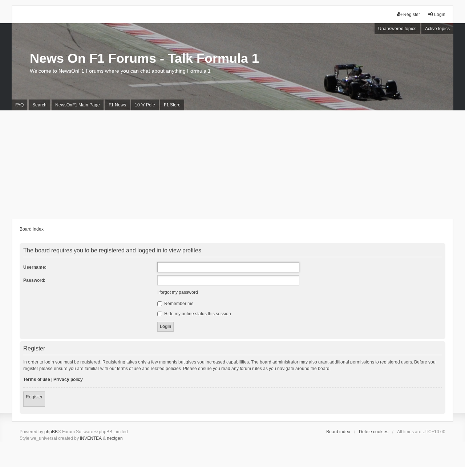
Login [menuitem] (439, 14)
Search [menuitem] (39, 104)
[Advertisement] (232, 165)
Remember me (178, 303)
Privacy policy (68, 379)
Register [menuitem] (411, 14)
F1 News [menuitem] (117, 104)
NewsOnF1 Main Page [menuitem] (77, 104)
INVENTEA (91, 438)
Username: (34, 267)
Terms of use (36, 379)
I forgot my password (177, 292)
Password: (34, 280)
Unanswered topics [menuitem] (397, 28)
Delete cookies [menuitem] (373, 431)
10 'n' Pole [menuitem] (145, 104)
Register (34, 396)
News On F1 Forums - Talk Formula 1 (144, 58)
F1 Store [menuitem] (172, 104)
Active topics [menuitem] (437, 28)
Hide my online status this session (197, 313)
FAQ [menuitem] (19, 104)
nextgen (115, 438)
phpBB (51, 431)
